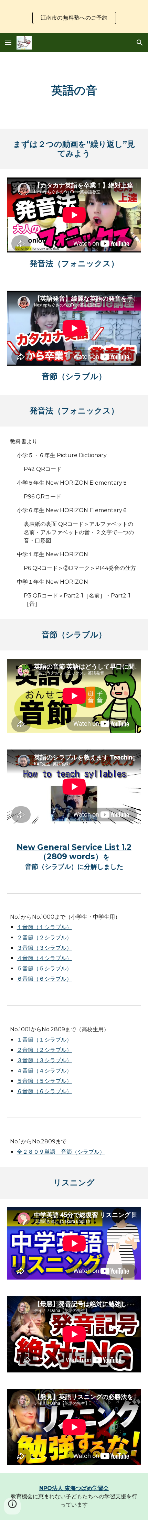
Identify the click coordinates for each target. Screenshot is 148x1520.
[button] (8, 42)
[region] (74, 16)
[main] (74, 90)
